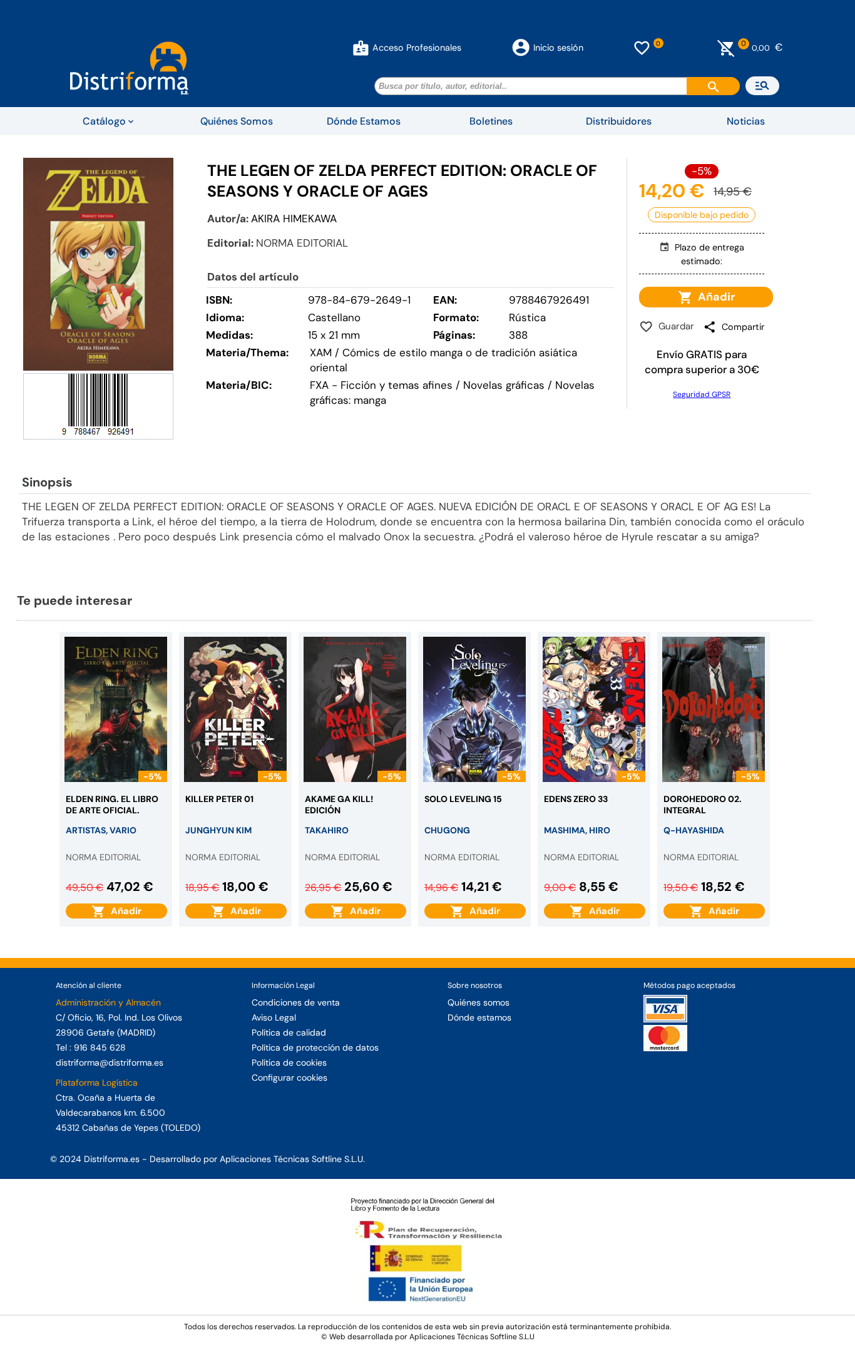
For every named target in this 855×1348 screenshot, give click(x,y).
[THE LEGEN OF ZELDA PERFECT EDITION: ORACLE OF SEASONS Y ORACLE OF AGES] (98, 264)
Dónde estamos (479, 1017)
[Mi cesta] (726, 47)
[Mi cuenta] (361, 47)
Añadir (714, 296)
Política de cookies (289, 1062)
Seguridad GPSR (701, 394)
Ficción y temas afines (396, 385)
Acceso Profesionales (416, 47)
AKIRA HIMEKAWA (294, 218)
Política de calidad (289, 1032)
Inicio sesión (558, 47)
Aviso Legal (274, 1017)
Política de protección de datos (315, 1047)
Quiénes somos (478, 1002)
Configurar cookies (289, 1077)
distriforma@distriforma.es (109, 1062)
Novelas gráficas (505, 385)
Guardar (673, 326)
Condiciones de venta (296, 1002)
